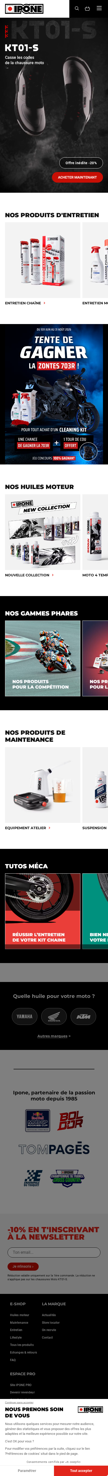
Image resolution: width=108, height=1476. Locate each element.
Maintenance (19, 1322)
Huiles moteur (19, 1315)
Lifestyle (16, 1337)
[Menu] (99, 8)
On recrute (49, 1330)
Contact (47, 1337)
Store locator (51, 1322)
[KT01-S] (54, 105)
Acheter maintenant (77, 177)
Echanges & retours (23, 1352)
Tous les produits (22, 1345)
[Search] (77, 8)
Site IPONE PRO (20, 1385)
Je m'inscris (22, 1266)
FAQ (13, 1360)
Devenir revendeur (22, 1392)
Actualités (49, 1315)
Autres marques (52, 1036)
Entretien (16, 1330)
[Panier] (87, 9)
